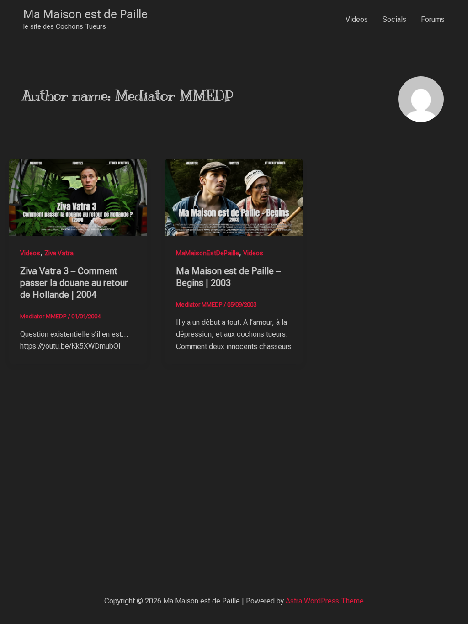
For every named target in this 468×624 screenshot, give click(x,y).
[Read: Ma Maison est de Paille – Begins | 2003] (234, 197)
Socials (394, 19)
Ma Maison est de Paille (85, 14)
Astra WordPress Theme (325, 601)
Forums (433, 19)
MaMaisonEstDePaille (207, 253)
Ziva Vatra (59, 253)
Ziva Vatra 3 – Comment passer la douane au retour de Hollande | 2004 (74, 282)
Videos (357, 19)
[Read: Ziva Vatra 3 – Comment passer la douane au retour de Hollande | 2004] (78, 197)
